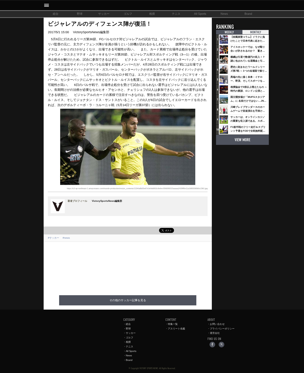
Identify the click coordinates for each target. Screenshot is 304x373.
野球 (80, 13)
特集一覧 (173, 324)
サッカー (103, 13)
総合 (55, 13)
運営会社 (215, 333)
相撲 (152, 13)
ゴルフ (128, 13)
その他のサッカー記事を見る (127, 300)
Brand (248, 13)
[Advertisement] (128, 266)
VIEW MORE (242, 139)
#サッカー (53, 237)
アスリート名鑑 (176, 328)
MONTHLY (255, 32)
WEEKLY (229, 32)
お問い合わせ (217, 324)
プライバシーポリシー (222, 328)
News (224, 13)
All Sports (200, 13)
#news (66, 237)
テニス (176, 13)
